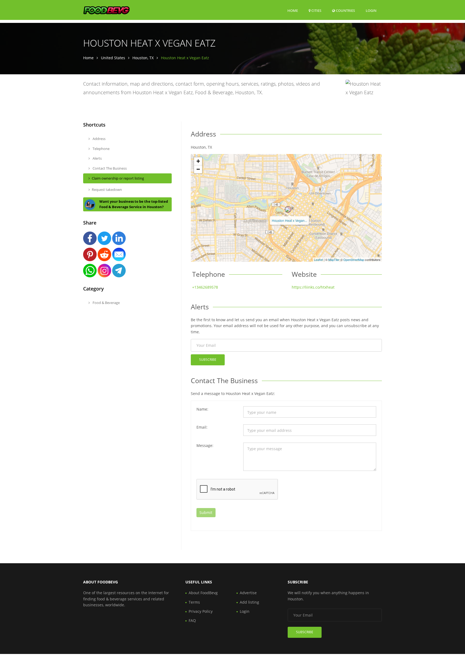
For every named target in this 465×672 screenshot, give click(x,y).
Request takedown (107, 189)
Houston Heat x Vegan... (289, 220)
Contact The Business (109, 168)
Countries (345, 10)
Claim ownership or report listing (118, 178)
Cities (316, 10)
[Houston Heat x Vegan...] (288, 209)
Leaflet (318, 259)
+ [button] (198, 161)
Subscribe (207, 359)
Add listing (249, 602)
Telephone (101, 148)
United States (113, 57)
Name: (202, 409)
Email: (201, 427)
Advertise (248, 592)
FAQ (192, 620)
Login (371, 10)
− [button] (198, 169)
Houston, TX (143, 57)
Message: (204, 445)
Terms (194, 602)
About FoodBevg (203, 592)
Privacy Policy (201, 611)
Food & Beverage (106, 302)
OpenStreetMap (353, 259)
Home (292, 10)
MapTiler (334, 259)
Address (98, 138)
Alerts (97, 158)
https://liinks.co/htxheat (313, 287)
